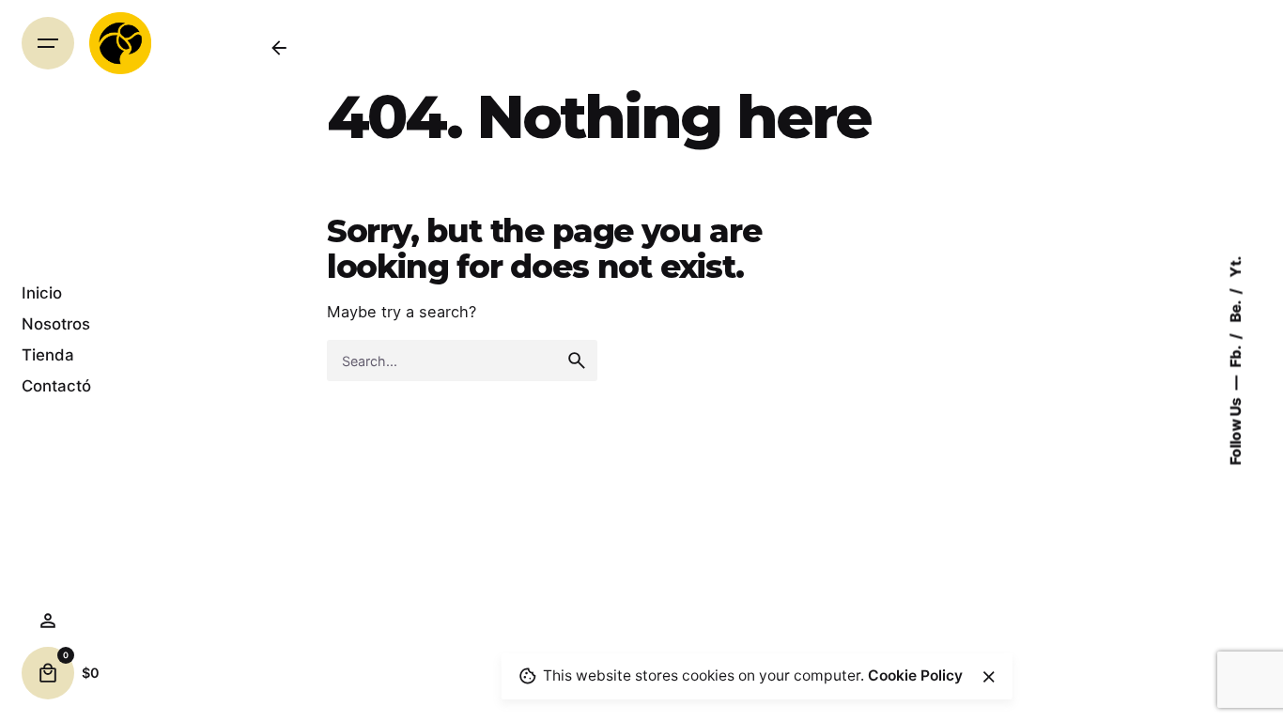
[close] (988, 677)
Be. (1235, 311)
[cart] (48, 673)
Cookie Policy (915, 675)
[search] (576, 360)
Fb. (1235, 356)
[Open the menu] (48, 43)
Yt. (1235, 267)
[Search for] (462, 360)
